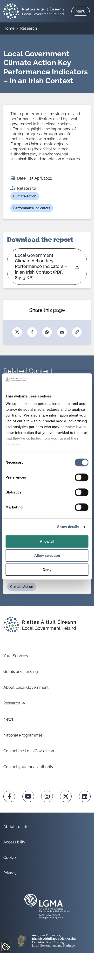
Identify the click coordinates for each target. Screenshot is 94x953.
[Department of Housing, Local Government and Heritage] (47, 938)
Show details (68, 527)
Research (28, 28)
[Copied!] (77, 332)
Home (8, 28)
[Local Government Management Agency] (47, 906)
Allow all (47, 541)
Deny (47, 570)
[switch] (81, 477)
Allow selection (47, 556)
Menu (80, 11)
